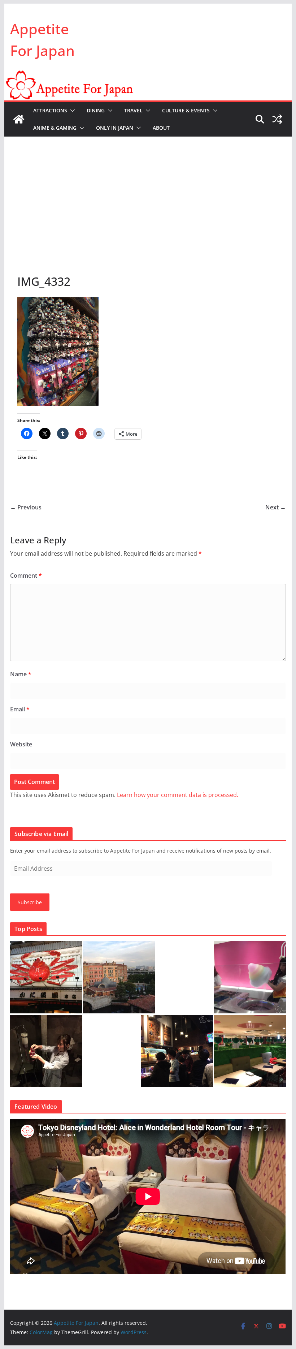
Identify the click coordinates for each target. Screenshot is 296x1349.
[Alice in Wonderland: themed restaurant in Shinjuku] (250, 1051)
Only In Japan (114, 127)
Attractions (50, 110)
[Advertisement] (147, 190)
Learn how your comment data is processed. (177, 795)
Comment (26, 575)
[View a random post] (277, 119)
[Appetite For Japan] (147, 75)
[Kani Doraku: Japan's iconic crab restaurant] (46, 977)
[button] (71, 110)
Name (20, 674)
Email (20, 709)
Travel (133, 110)
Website (21, 744)
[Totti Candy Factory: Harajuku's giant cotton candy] (250, 977)
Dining (96, 110)
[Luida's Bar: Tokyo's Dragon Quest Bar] (177, 1051)
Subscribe (30, 902)
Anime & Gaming (55, 127)
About (161, 127)
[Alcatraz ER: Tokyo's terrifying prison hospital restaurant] (46, 1051)
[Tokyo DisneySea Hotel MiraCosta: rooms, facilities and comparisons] (119, 977)
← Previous (26, 507)
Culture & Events (186, 110)
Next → (275, 507)
